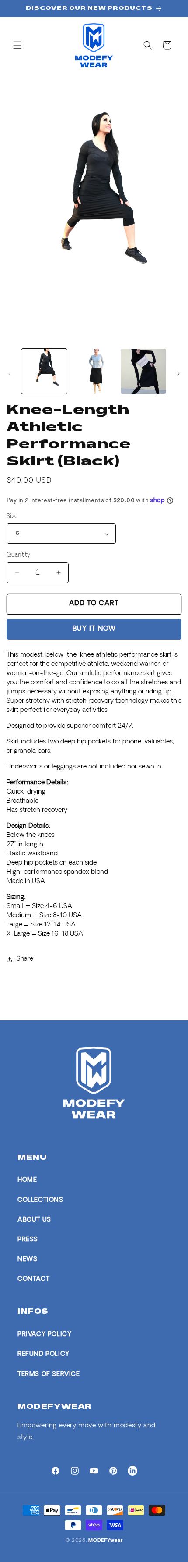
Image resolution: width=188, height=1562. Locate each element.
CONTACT (33, 1279)
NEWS (27, 1259)
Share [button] (25, 959)
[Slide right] (178, 373)
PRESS (27, 1240)
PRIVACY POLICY (44, 1334)
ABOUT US (34, 1220)
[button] (17, 45)
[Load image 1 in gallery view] (44, 371)
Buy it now (94, 629)
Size (12, 516)
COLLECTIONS (40, 1200)
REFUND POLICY (43, 1354)
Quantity (18, 555)
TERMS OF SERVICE (48, 1374)
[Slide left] (9, 373)
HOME (27, 1180)
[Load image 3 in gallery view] (143, 371)
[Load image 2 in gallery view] (94, 371)
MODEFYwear (105, 1540)
